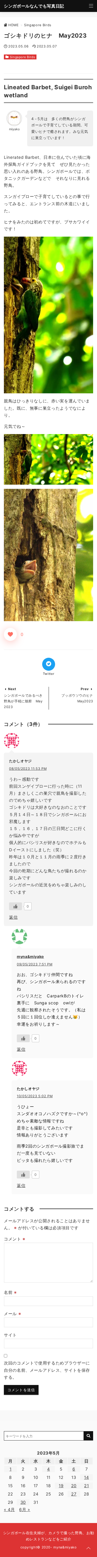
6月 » (24, 1509)
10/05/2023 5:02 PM (35, 1096)
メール (12, 1313)
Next (12, 689)
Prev (85, 689)
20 (74, 1485)
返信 (13, 917)
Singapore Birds (22, 57)
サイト (10, 1334)
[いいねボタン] (10, 634)
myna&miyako (30, 956)
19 (61, 1485)
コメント (14, 1239)
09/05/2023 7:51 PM (35, 964)
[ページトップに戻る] (88, 1548)
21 (86, 1485)
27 (73, 1494)
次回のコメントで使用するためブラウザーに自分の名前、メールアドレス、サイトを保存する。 (47, 1370)
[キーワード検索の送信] (88, 1436)
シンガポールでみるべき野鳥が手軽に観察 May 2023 (23, 701)
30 (23, 1502)
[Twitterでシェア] (48, 664)
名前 (10, 1292)
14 (86, 1477)
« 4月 (9, 1509)
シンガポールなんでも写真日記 (34, 6)
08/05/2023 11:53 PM (28, 769)
